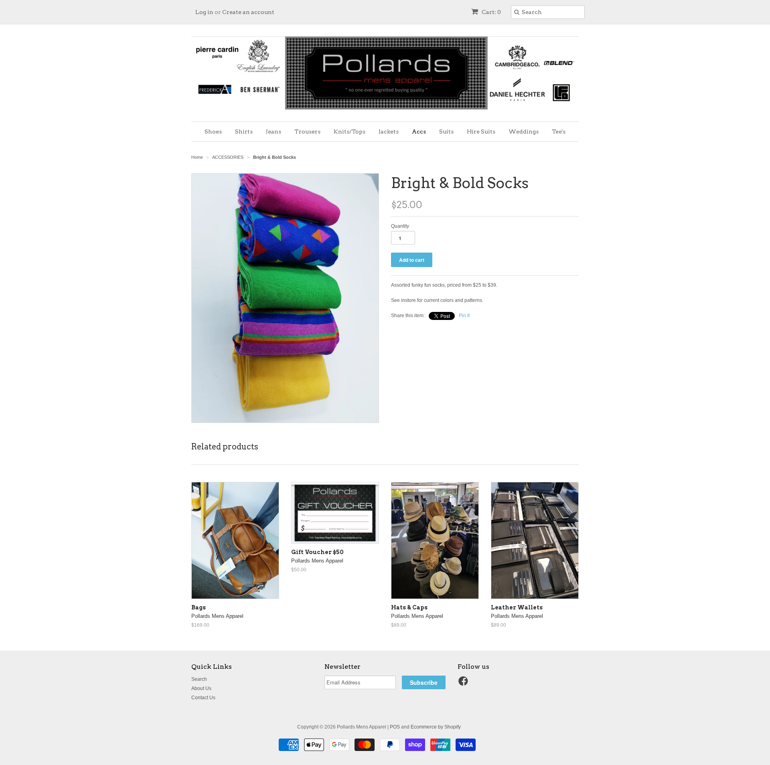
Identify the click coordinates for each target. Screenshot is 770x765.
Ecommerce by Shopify (436, 727)
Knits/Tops (349, 131)
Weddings (524, 131)
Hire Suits (481, 131)
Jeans (273, 131)
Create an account (248, 12)
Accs (419, 131)
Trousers (307, 131)
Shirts (244, 131)
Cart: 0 (490, 12)
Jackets (389, 131)
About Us (201, 688)
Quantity (400, 226)
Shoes (213, 131)
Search (199, 679)
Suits (446, 131)
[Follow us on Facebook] (464, 683)
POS (395, 727)
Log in (204, 12)
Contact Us (203, 697)
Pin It (464, 315)
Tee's (558, 131)
